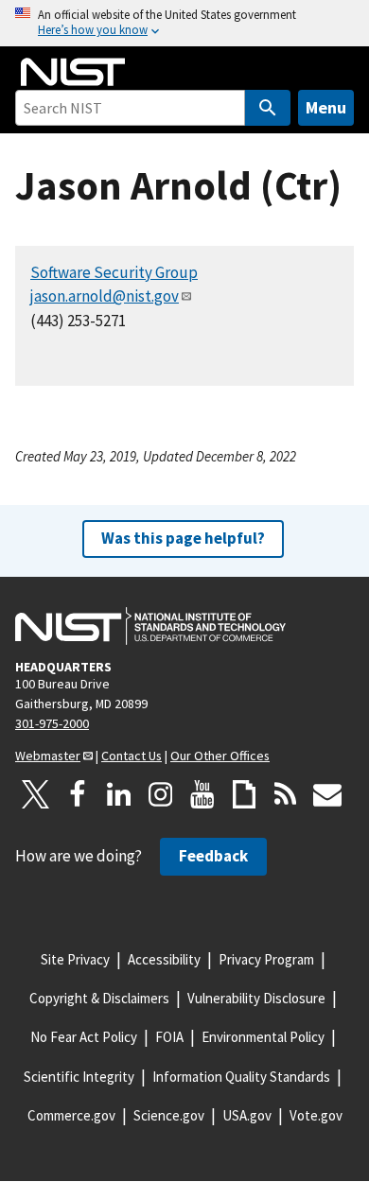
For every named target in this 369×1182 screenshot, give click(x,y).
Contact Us (131, 755)
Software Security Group (114, 272)
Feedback (213, 855)
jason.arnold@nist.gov (104, 296)
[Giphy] (244, 794)
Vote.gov (316, 1115)
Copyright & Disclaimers (99, 998)
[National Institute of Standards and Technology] (150, 626)
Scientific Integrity (79, 1077)
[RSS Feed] (286, 794)
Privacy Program (266, 959)
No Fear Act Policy (83, 1037)
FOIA (169, 1037)
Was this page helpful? (183, 538)
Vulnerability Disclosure (256, 998)
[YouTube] (202, 794)
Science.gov (168, 1115)
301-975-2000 (52, 723)
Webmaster (47, 755)
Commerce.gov (71, 1115)
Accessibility (164, 959)
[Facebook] (77, 794)
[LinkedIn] (119, 794)
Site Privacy (75, 959)
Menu (326, 107)
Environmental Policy (263, 1037)
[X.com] (36, 794)
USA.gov (247, 1115)
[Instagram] (161, 794)
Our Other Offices (220, 755)
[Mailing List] (327, 794)
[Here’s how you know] (184, 23)
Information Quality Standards (241, 1077)
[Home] (73, 72)
